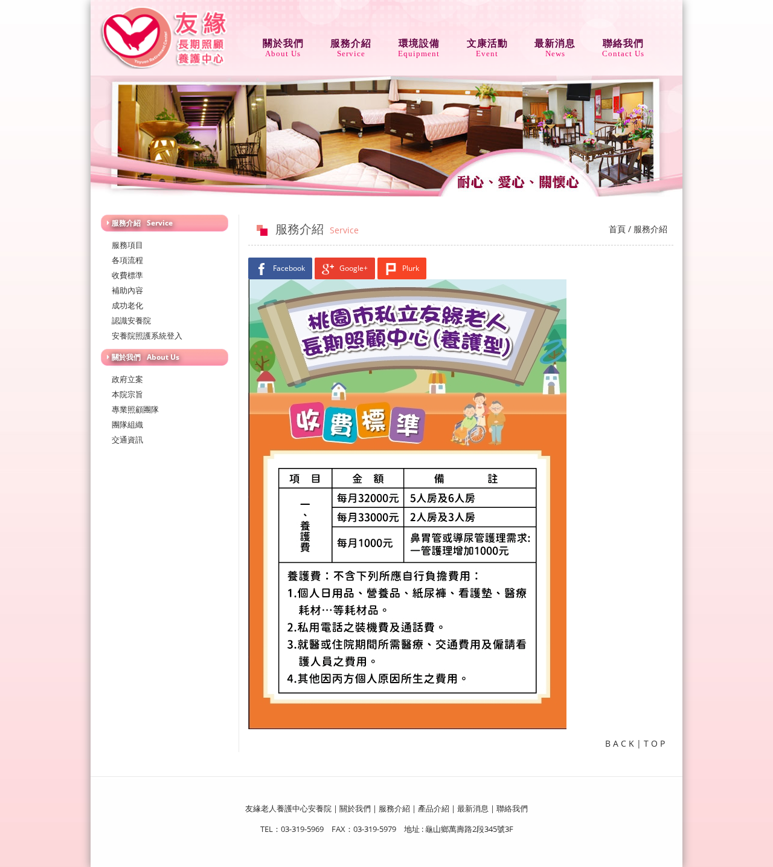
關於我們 (283, 44)
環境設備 (419, 44)
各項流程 (127, 260)
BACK (621, 743)
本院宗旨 (127, 394)
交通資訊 (127, 439)
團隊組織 (127, 424)
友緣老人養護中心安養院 (288, 808)
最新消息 (555, 44)
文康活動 (487, 44)
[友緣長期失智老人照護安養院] (164, 36)
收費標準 (127, 275)
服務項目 (127, 244)
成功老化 (127, 305)
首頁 (617, 229)
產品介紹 (433, 808)
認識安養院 (131, 320)
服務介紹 (350, 44)
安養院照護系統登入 (147, 335)
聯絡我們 (623, 44)
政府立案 (127, 379)
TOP (655, 743)
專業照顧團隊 (135, 409)
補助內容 (127, 290)
